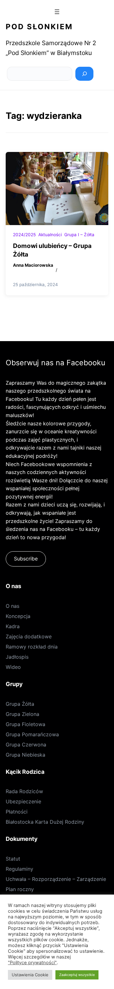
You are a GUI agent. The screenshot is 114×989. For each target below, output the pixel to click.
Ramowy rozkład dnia (32, 646)
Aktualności (50, 234)
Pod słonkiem (39, 26)
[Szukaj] (84, 74)
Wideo (13, 667)
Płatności (17, 811)
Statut (13, 858)
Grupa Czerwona (26, 744)
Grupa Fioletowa (25, 724)
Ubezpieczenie (23, 801)
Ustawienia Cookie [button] (30, 974)
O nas (12, 606)
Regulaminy (19, 869)
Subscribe (26, 558)
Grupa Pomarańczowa (32, 734)
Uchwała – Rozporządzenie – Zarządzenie (56, 879)
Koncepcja (18, 616)
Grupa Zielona (22, 714)
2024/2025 (24, 234)
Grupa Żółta (20, 704)
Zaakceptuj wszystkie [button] (77, 974)
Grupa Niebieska (25, 755)
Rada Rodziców (24, 791)
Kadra (13, 626)
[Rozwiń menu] (57, 12)
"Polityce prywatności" (32, 962)
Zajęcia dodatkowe (29, 636)
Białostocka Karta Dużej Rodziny (45, 822)
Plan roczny (20, 889)
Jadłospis (17, 657)
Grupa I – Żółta (79, 234)
